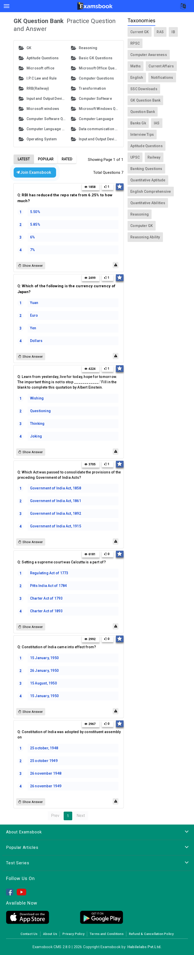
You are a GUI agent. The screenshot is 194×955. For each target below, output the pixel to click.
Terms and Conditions (107, 934)
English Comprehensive (150, 191)
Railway (154, 157)
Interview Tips (142, 134)
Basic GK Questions (95, 58)
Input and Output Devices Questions (98, 139)
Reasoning (88, 48)
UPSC (135, 157)
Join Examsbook (35, 172)
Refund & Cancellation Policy (151, 934)
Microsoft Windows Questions (98, 109)
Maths (135, 66)
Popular (46, 159)
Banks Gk (138, 123)
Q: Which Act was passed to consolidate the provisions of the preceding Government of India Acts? (69, 475)
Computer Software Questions (46, 119)
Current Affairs (161, 66)
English (136, 77)
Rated (67, 159)
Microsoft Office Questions (98, 68)
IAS (157, 123)
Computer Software (95, 99)
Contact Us (29, 934)
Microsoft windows (43, 109)
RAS (160, 32)
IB (173, 32)
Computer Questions (96, 78)
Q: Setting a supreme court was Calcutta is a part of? (61, 562)
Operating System (42, 139)
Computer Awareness (148, 55)
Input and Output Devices (46, 99)
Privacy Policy (73, 934)
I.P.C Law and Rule (42, 78)
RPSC (135, 43)
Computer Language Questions (46, 129)
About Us (50, 934)
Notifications (162, 77)
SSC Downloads (143, 89)
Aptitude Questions (43, 58)
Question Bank (142, 112)
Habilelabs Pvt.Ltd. (144, 947)
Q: (64, 198)
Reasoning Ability (145, 237)
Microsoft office (40, 68)
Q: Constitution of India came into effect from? (56, 647)
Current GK (139, 32)
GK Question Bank (145, 100)
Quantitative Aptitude (147, 180)
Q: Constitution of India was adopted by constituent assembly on (69, 734)
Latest (24, 159)
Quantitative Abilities (147, 203)
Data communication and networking (98, 129)
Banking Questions (146, 169)
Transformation (92, 88)
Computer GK (141, 226)
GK (29, 48)
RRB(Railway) (38, 88)
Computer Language (96, 119)
